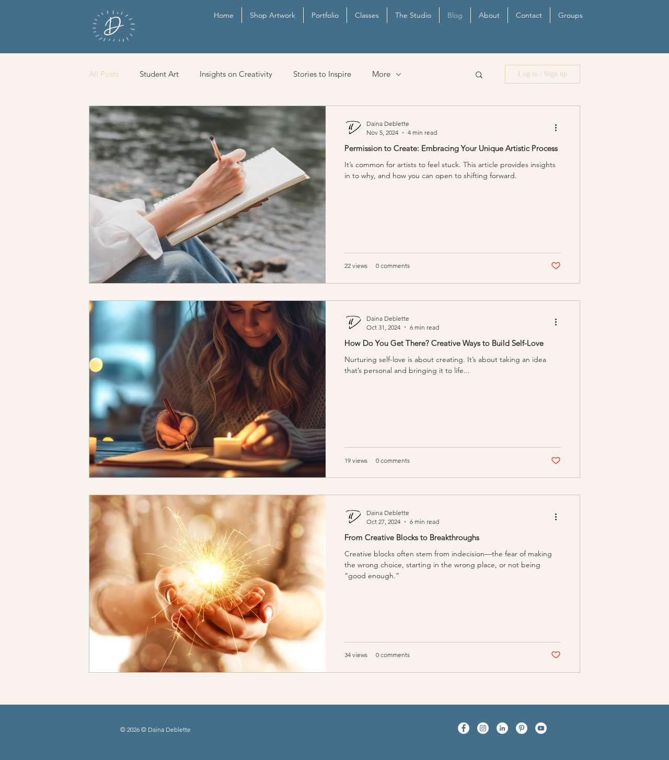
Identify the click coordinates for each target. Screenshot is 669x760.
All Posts (104, 74)
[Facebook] (463, 728)
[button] (479, 75)
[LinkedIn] (502, 728)
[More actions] (559, 127)
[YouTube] (541, 728)
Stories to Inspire (322, 74)
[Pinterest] (521, 728)
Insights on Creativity (236, 74)
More (381, 74)
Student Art (159, 74)
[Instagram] (483, 728)
